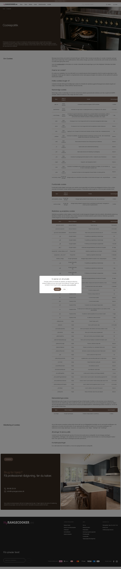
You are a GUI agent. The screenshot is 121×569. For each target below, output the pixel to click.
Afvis (64, 289)
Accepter (57, 289)
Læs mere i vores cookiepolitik (68, 285)
